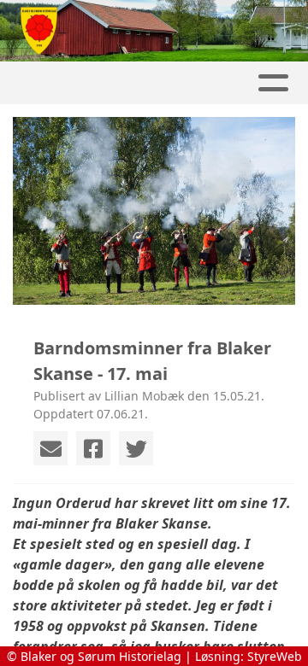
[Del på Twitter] (136, 448)
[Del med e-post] (50, 448)
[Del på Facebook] (93, 448)
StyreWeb (274, 656)
